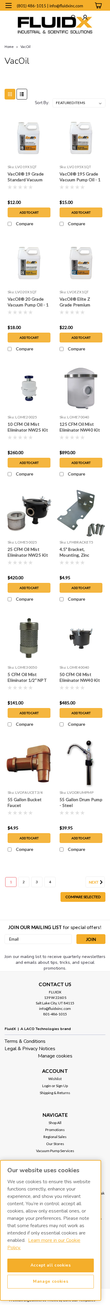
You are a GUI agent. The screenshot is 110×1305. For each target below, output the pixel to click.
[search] (73, 18)
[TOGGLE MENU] (8, 5)
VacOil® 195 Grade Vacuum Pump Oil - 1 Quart (80, 177)
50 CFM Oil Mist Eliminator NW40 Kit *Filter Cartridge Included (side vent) (80, 678)
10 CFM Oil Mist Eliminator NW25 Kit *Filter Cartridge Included (28, 427)
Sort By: (42, 103)
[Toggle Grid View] (10, 94)
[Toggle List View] (21, 94)
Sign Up (62, 1085)
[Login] (85, 18)
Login (46, 1085)
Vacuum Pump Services (55, 1150)
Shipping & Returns (55, 1092)
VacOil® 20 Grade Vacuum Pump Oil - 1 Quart (28, 302)
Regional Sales (55, 1136)
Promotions (55, 1129)
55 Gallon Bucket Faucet (25, 802)
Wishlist (55, 1078)
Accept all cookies (51, 1265)
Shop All (55, 1122)
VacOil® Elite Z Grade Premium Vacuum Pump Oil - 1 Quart (80, 302)
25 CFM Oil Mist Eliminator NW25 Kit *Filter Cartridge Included (28, 553)
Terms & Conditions (25, 1041)
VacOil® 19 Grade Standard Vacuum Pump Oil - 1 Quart (26, 177)
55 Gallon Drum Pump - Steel (81, 802)
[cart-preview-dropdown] (97, 5)
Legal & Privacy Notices (30, 1048)
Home (9, 47)
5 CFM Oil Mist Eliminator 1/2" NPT (27, 677)
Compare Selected (83, 897)
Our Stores (55, 1143)
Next (94, 882)
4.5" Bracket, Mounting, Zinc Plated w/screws (76, 553)
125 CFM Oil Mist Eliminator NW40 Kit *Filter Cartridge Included (80, 427)
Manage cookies (55, 1056)
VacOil (25, 47)
